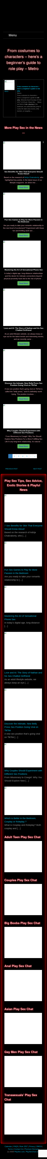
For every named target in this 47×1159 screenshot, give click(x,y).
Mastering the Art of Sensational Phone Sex (24, 270)
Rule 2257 (24, 1146)
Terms (10, 1149)
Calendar (8, 1146)
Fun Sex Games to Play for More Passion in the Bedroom (23, 221)
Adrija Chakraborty (31, 177)
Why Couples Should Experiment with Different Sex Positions (23, 432)
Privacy (32, 1146)
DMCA (39, 1146)
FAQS (15, 1146)
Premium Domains (32, 1149)
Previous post (11, 469)
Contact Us (19, 1149)
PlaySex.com (19, 1152)
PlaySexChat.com (33, 1152)
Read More (23, 187)
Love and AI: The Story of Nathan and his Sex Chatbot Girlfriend (23, 329)
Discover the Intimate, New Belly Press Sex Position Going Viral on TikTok (23, 384)
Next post (37, 469)
